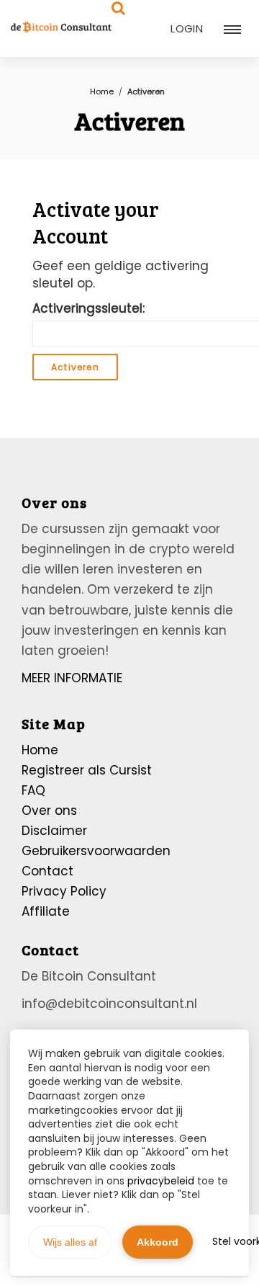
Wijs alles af (70, 1242)
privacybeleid (160, 1181)
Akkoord (157, 1242)
